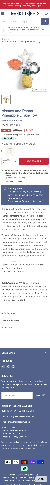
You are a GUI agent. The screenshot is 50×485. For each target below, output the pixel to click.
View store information (13, 182)
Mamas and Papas (13, 120)
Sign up (40, 395)
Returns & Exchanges (10, 481)
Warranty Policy (29, 481)
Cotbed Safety (8, 478)
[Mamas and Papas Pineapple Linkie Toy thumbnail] (6, 99)
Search (12, 475)
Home (4, 39)
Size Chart (22, 475)
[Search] (45, 21)
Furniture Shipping (26, 478)
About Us (34, 475)
